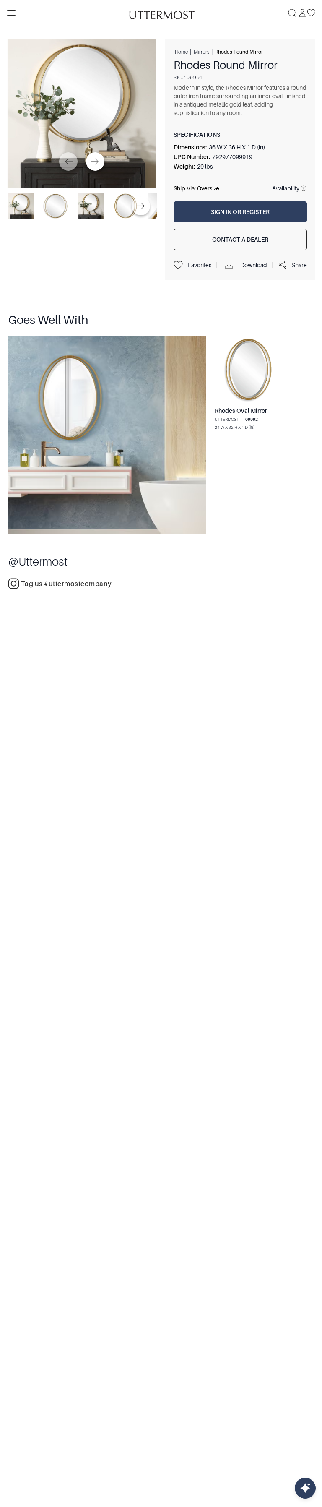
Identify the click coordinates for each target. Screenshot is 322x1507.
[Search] (292, 13)
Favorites (199, 265)
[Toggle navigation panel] (11, 13)
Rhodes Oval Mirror (241, 410)
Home (181, 52)
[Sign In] (302, 13)
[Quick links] (305, 1488)
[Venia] (161, 13)
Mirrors (201, 52)
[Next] (95, 161)
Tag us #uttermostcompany (66, 584)
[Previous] (68, 161)
